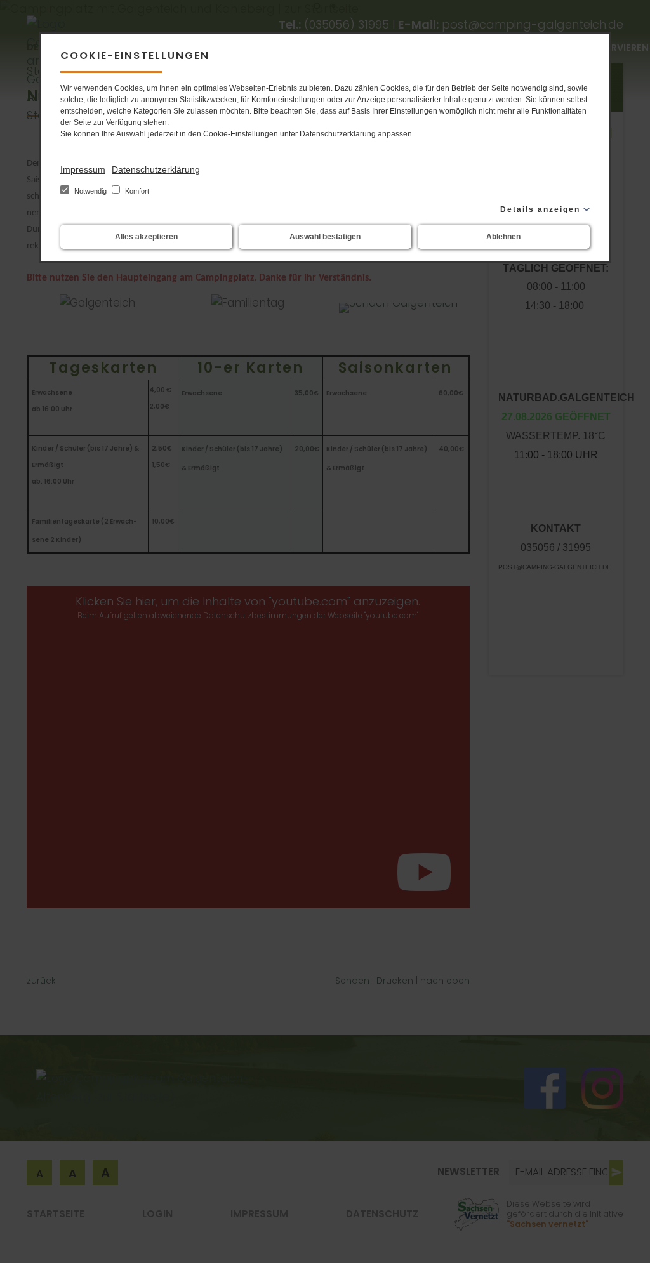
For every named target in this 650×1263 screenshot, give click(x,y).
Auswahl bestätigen (325, 236)
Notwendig (90, 191)
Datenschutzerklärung (156, 169)
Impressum (82, 169)
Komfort (136, 191)
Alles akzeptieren (146, 236)
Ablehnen (503, 236)
